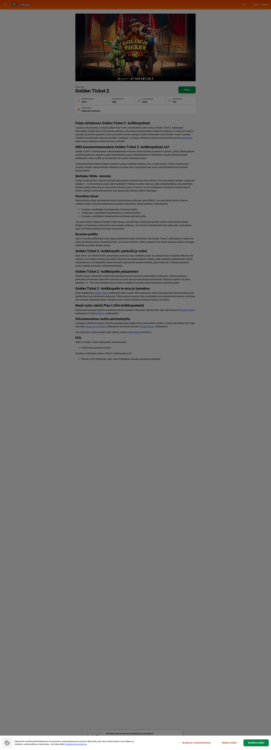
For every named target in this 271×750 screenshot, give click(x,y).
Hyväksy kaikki (256, 742)
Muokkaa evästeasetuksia (196, 742)
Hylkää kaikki (229, 742)
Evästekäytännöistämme (75, 744)
